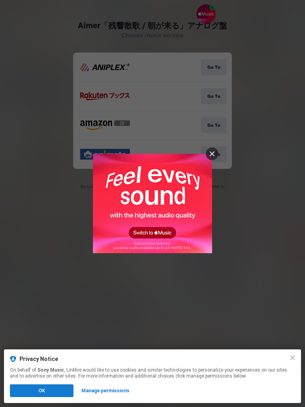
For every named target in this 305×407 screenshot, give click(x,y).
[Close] (292, 357)
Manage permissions (105, 390)
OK (42, 390)
